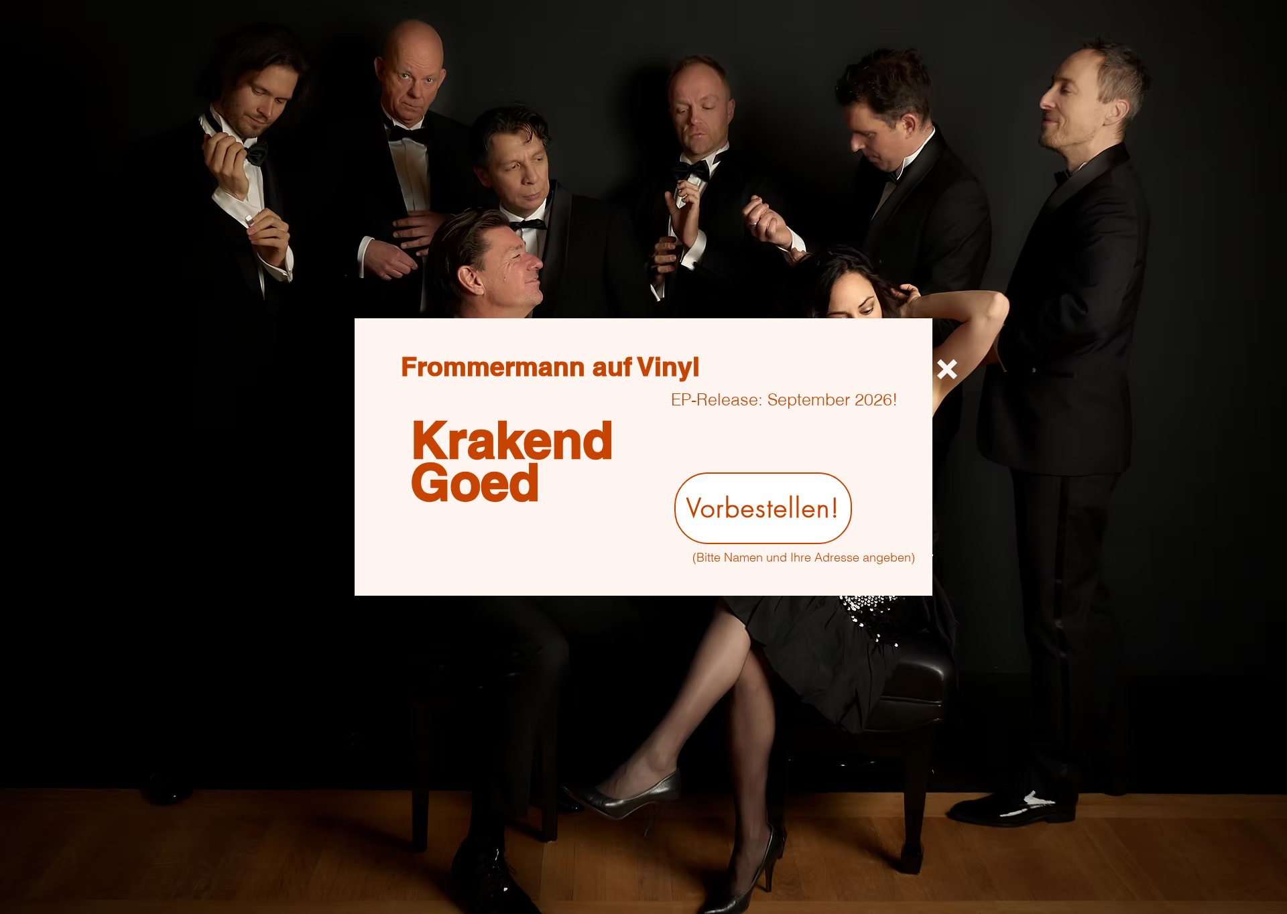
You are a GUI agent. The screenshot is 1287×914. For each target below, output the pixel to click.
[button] (947, 369)
